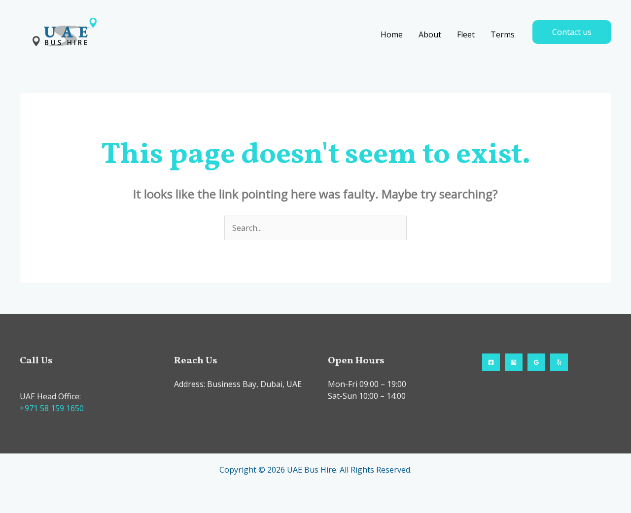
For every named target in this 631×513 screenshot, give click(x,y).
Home (392, 34)
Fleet (466, 34)
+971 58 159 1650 (52, 408)
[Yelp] (559, 362)
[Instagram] (514, 362)
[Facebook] (491, 362)
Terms (503, 34)
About (430, 34)
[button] (571, 32)
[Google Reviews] (536, 362)
